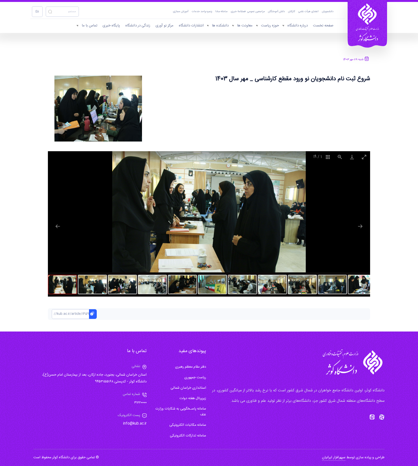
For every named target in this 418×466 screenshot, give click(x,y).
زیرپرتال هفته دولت (192, 398)
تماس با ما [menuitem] (89, 26)
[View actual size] (340, 157)
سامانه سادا (221, 12)
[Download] (352, 157)
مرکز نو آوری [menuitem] (164, 26)
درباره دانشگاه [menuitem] (297, 26)
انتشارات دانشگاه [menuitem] (191, 26)
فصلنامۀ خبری (238, 12)
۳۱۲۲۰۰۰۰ (140, 403)
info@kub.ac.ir (135, 424)
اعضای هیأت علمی (308, 12)
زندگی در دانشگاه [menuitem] (137, 26)
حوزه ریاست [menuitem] (270, 26)
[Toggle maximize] (364, 157)
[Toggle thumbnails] (328, 157)
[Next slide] (360, 226)
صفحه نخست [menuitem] (323, 26)
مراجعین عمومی (256, 12)
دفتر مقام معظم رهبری (190, 367)
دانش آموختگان (276, 12)
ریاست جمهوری (195, 377)
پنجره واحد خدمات (202, 12)
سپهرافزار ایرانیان (333, 457)
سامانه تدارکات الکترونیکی (188, 436)
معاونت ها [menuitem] (245, 26)
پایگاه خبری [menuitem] (111, 26)
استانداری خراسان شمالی (188, 388)
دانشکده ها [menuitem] (220, 26)
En (37, 11)
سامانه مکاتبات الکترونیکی (187, 425)
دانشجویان (327, 12)
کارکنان (291, 12)
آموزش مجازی (180, 12)
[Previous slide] (58, 226)
